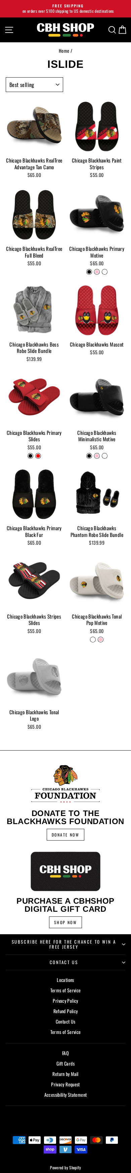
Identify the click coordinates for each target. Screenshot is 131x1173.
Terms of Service (65, 990)
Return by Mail (65, 1073)
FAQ (65, 1052)
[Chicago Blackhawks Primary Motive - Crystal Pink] (96, 271)
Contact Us (64, 962)
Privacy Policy (65, 1000)
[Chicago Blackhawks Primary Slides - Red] (38, 455)
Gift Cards (65, 1063)
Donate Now (65, 835)
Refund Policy (65, 1010)
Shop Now (65, 922)
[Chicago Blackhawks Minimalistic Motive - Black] (89, 455)
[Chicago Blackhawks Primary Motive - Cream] (104, 271)
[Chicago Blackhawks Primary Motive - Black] (89, 271)
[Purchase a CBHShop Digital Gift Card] (65, 871)
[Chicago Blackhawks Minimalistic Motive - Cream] (104, 455)
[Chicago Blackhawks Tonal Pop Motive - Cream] (92, 639)
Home (64, 50)
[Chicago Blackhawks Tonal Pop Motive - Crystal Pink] (100, 639)
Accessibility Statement (65, 1094)
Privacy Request (65, 1084)
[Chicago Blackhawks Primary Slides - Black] (30, 455)
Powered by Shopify (65, 1167)
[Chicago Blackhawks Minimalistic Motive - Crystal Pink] (96, 455)
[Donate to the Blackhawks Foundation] (65, 784)
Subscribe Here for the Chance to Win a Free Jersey (64, 944)
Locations (65, 979)
